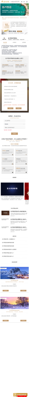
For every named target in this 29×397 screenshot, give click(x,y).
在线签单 (18, 108)
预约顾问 (14, 133)
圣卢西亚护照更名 (12, 38)
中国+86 (6, 124)
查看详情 (5, 290)
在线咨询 (23, 290)
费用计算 (10, 108)
